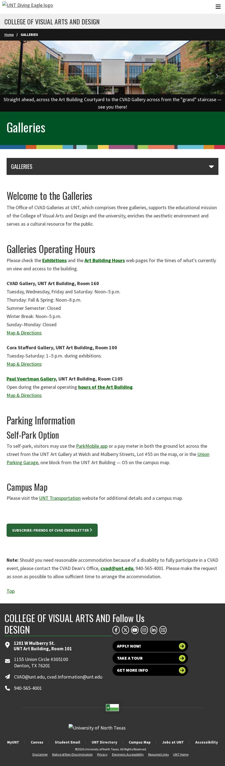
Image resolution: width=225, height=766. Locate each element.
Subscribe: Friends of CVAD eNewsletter (50, 530)
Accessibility (206, 742)
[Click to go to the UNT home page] (27, 6)
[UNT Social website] (163, 630)
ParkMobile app (92, 446)
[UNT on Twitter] (125, 630)
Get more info (132, 670)
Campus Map (140, 742)
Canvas (37, 742)
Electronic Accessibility (128, 754)
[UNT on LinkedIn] (153, 630)
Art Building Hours (105, 260)
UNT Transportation (60, 498)
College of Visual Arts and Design (52, 21)
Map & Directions (24, 333)
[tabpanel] (112, 76)
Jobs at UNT (173, 742)
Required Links (158, 754)
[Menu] (218, 6)
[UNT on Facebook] (116, 630)
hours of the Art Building (105, 387)
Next (217, 76)
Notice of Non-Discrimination (72, 754)
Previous (8, 76)
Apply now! (129, 646)
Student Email (67, 742)
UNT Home (181, 754)
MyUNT (13, 742)
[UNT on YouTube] (134, 630)
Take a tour (130, 658)
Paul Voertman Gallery (31, 379)
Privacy (102, 754)
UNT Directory (104, 742)
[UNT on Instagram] (144, 630)
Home (9, 34)
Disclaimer (40, 754)
